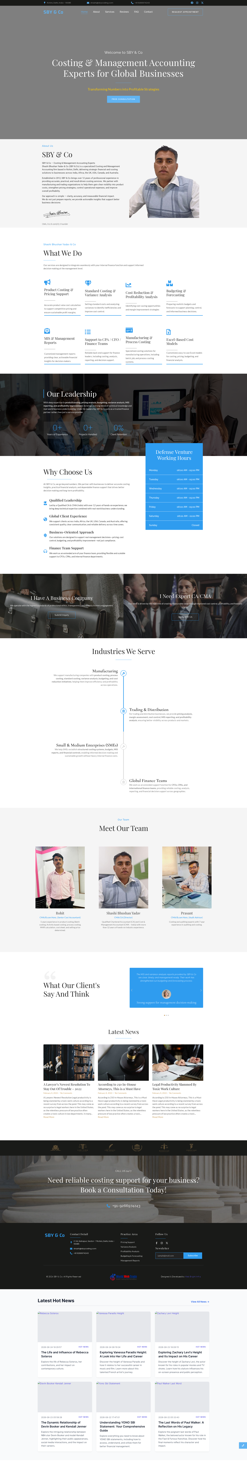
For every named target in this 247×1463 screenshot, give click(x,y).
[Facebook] (192, 3)
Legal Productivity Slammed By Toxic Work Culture (174, 1086)
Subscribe (193, 1255)
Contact (148, 11)
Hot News (84, 1347)
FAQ (136, 11)
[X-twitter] (167, 1243)
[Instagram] (197, 3)
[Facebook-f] (156, 1243)
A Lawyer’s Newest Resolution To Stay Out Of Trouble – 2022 (66, 1086)
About (96, 11)
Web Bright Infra (193, 1276)
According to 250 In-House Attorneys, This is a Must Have (119, 1086)
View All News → (200, 1301)
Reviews (124, 11)
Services (109, 11)
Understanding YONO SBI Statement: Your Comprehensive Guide (122, 1426)
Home (84, 11)
